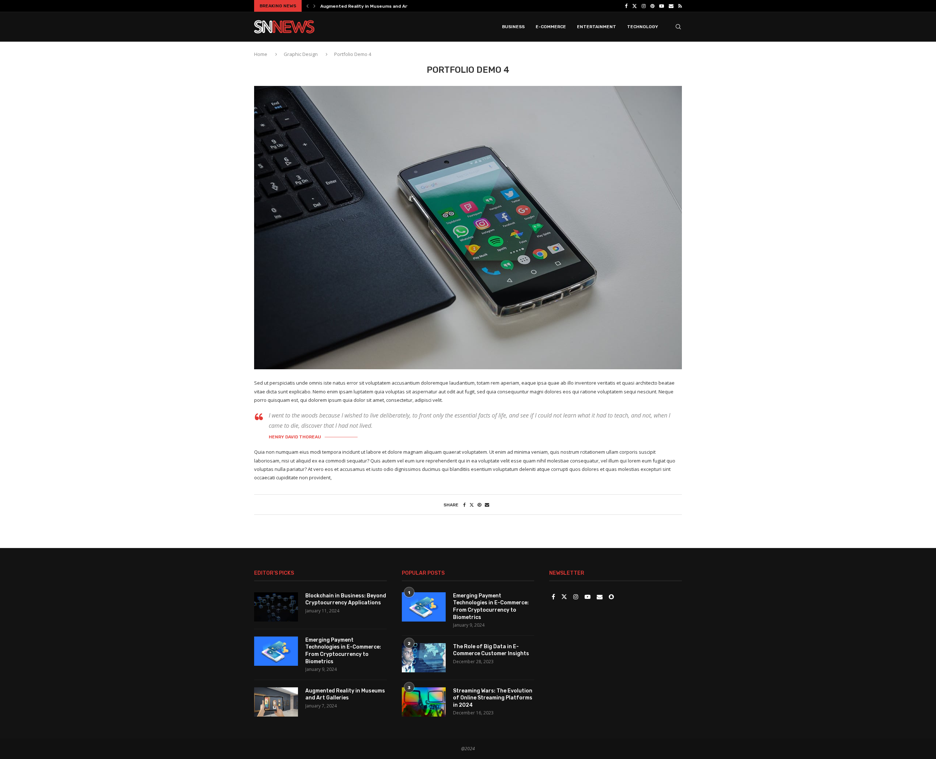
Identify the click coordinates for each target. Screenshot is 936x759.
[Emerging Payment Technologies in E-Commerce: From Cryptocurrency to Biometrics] (276, 651)
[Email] (671, 6)
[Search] (678, 26)
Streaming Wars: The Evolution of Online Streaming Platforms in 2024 (492, 698)
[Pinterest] (652, 6)
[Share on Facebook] (464, 505)
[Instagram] (644, 6)
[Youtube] (661, 6)
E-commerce (551, 26)
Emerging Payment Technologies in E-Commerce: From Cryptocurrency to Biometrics (343, 651)
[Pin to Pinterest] (479, 505)
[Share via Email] (487, 505)
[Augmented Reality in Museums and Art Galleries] (276, 702)
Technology (642, 26)
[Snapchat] (611, 597)
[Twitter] (634, 6)
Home (261, 54)
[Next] (314, 6)
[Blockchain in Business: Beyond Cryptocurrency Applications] (276, 607)
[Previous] (307, 6)
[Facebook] (626, 6)
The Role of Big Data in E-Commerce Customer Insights (491, 650)
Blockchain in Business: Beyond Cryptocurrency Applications (345, 599)
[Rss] (680, 6)
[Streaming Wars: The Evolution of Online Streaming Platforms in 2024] (424, 702)
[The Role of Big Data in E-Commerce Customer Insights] (424, 657)
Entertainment (596, 26)
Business (513, 26)
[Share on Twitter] (471, 505)
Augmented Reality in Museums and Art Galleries (375, 6)
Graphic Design (301, 54)
